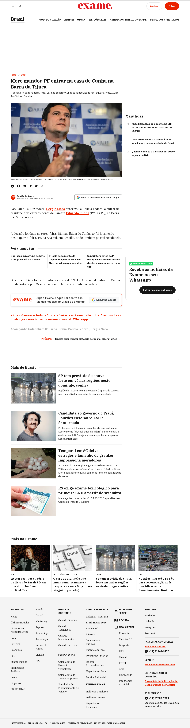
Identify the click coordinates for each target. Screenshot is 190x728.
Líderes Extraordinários (95, 663)
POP (38, 660)
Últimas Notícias (20, 622)
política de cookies (55, 723)
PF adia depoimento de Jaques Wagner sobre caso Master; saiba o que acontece (66, 259)
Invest (14, 677)
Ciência (40, 654)
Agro (121, 668)
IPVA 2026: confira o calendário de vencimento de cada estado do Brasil (153, 141)
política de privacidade (80, 723)
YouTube (150, 615)
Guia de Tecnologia (64, 628)
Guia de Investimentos (66, 637)
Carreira (15, 643)
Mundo (39, 609)
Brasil (17, 19)
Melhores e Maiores (97, 691)
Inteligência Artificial (17, 669)
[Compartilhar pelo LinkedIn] (24, 186)
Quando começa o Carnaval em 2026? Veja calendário (153, 153)
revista (124, 620)
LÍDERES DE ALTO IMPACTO (19, 630)
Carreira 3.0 (125, 639)
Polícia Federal (78, 329)
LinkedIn (150, 621)
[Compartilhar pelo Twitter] (36, 186)
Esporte (40, 627)
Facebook (150, 633)
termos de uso (35, 723)
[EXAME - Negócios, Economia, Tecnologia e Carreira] (95, 6)
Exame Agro (42, 633)
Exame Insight (19, 661)
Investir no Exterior (97, 655)
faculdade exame (125, 611)
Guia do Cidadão (50, 19)
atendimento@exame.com (160, 664)
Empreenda (125, 674)
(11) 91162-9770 (159, 651)
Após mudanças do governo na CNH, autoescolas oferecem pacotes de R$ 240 (152, 127)
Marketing (41, 621)
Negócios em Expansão (93, 705)
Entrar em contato (155, 646)
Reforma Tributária (97, 616)
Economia (16, 649)
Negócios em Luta (96, 671)
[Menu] (13, 6)
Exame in (124, 633)
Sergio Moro (99, 329)
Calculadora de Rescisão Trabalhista (66, 665)
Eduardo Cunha (77, 213)
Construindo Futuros (93, 642)
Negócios (16, 683)
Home (13, 74)
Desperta (124, 645)
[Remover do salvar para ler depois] (48, 186)
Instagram (150, 627)
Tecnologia (42, 639)
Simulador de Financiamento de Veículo (68, 688)
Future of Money (41, 647)
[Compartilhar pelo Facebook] (18, 186)
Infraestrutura (74, 19)
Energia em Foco (95, 649)
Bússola (90, 634)
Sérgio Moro (55, 209)
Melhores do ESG (95, 697)
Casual (39, 615)
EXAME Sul (92, 628)
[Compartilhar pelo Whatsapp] (12, 186)
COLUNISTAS (18, 689)
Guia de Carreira (67, 645)
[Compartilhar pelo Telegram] (30, 186)
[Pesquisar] (20, 6)
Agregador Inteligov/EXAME (128, 19)
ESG (13, 655)
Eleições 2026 (97, 19)
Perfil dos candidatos (164, 19)
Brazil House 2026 (96, 622)
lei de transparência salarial (109, 723)
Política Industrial (96, 677)
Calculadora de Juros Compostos (68, 676)
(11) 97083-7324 (159, 698)
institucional (18, 723)
